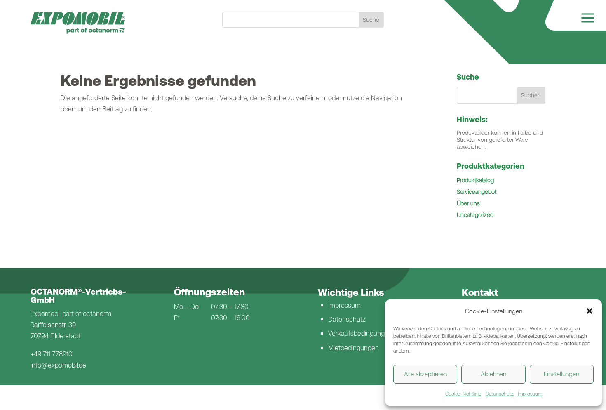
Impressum (530, 394)
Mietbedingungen (353, 348)
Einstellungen (561, 373)
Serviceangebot (476, 192)
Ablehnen (493, 373)
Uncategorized (475, 215)
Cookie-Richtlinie (463, 394)
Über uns (468, 203)
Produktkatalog (475, 180)
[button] (589, 311)
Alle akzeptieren (425, 373)
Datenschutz (500, 394)
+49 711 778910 (52, 354)
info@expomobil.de (58, 365)
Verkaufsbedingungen (360, 333)
